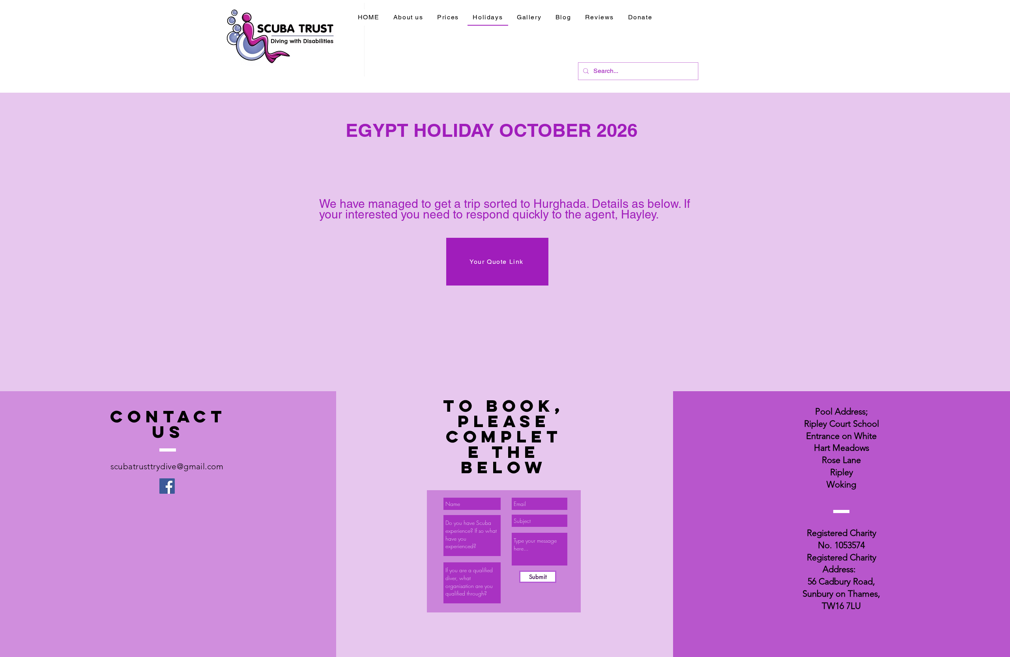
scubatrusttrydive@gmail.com (166, 466)
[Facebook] (167, 486)
